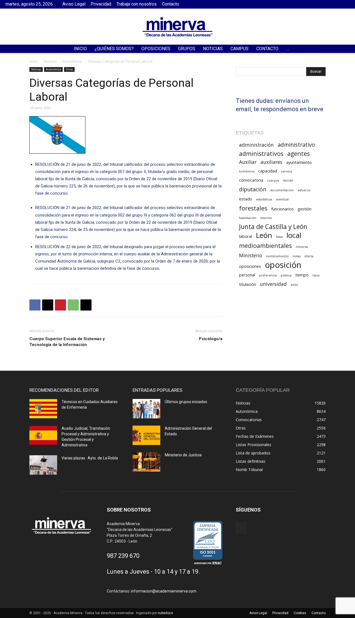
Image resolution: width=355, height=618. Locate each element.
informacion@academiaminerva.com (163, 591)
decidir (288, 180)
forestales (253, 208)
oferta (308, 256)
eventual (282, 199)
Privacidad (101, 4)
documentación (282, 190)
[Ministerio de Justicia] (146, 462)
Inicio (80, 48)
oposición (283, 265)
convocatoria (251, 180)
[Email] (86, 305)
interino (266, 218)
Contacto (170, 4)
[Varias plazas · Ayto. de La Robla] (43, 465)
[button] (348, 49)
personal (247, 275)
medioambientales (265, 245)
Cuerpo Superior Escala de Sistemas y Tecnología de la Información (67, 341)
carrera (286, 171)
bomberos (246, 171)
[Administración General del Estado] (146, 435)
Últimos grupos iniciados (186, 402)
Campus (239, 48)
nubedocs (165, 613)
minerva (302, 247)
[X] (47, 305)
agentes (298, 153)
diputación (252, 189)
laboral (245, 236)
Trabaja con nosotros (136, 4)
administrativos (261, 153)
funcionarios (282, 209)
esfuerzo (304, 190)
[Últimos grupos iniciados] (146, 408)
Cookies (300, 613)
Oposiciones (155, 48)
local (293, 235)
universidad (273, 284)
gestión (304, 209)
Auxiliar (248, 162)
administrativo (296, 144)
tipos (316, 275)
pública (286, 275)
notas (296, 256)
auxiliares (271, 162)
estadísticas (264, 199)
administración (256, 145)
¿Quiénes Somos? (114, 48)
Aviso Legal (73, 4)
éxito (294, 285)
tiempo (302, 275)
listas (279, 237)
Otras (69, 69)
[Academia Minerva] (177, 26)
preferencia (268, 275)
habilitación (247, 218)
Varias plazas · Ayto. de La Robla (90, 458)
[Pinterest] (60, 305)
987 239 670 (123, 555)
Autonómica (72, 61)
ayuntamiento (299, 162)
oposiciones (250, 266)
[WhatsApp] (73, 305)
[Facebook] (345, 4)
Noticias (213, 48)
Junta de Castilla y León (273, 227)
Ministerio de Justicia (183, 455)
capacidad (267, 171)
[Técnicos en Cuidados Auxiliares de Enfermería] (43, 408)
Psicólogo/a (210, 338)
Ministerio (250, 255)
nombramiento (277, 256)
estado (245, 199)
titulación (247, 284)
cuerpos (273, 180)
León (264, 235)
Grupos (186, 48)
